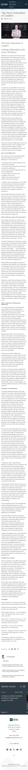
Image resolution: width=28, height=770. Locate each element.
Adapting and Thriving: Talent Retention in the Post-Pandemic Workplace (13, 676)
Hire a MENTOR (15, 743)
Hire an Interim (12, 4)
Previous (21, 686)
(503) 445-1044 (14, 735)
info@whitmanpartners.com (14, 737)
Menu (25, 4)
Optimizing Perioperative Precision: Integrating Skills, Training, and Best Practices (13, 671)
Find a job (11, 6)
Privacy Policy (24, 765)
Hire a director (12, 1)
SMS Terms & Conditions (15, 765)
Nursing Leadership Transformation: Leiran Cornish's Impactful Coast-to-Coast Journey (12, 665)
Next (24, 686)
